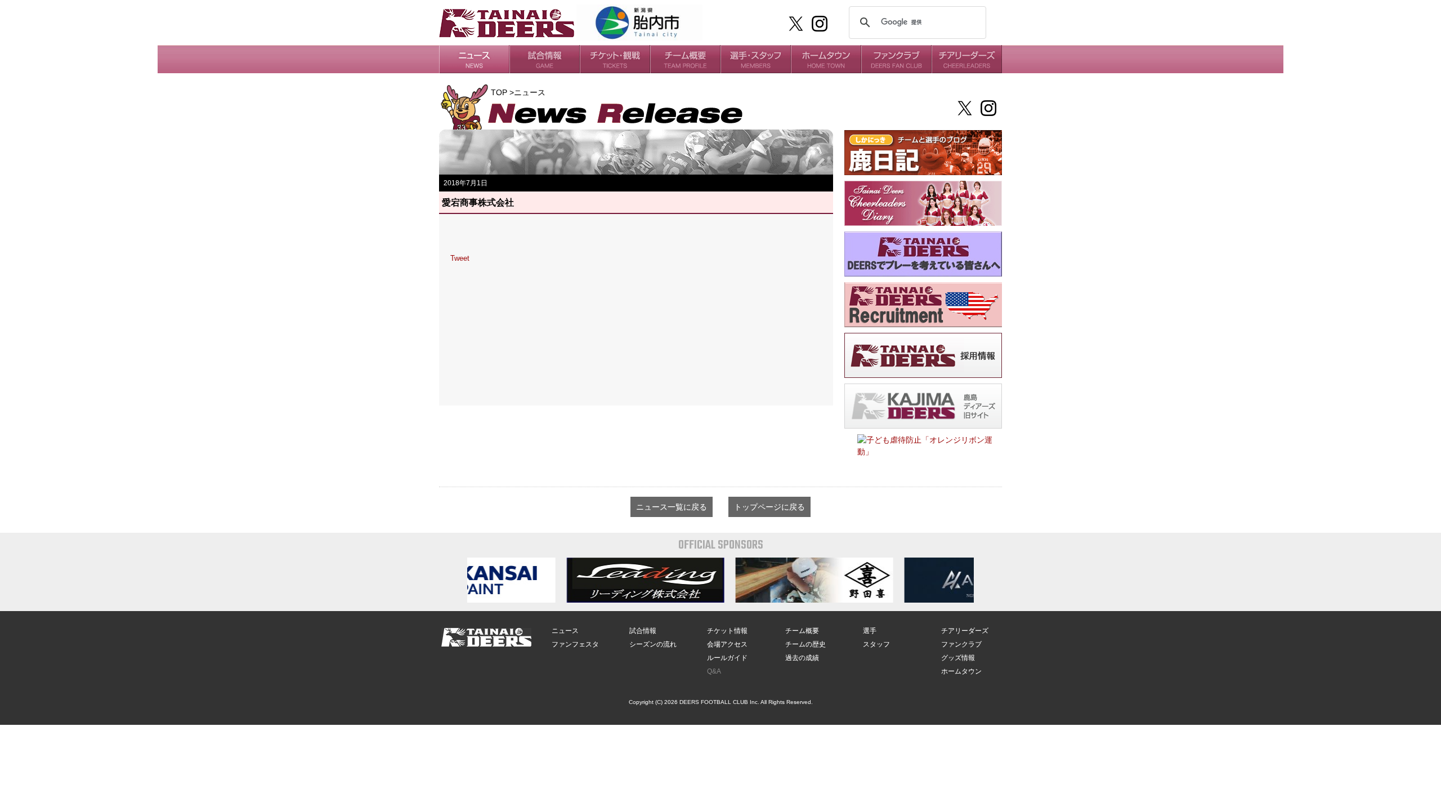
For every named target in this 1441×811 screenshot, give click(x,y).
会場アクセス (727, 644)
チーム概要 (802, 631)
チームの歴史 (805, 644)
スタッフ (876, 644)
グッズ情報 (958, 658)
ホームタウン (961, 671)
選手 (869, 631)
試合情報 (642, 631)
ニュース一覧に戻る (671, 506)
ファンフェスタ (575, 644)
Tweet (459, 258)
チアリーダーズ (964, 631)
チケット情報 (727, 631)
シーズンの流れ (653, 644)
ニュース (565, 631)
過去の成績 (802, 658)
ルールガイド (727, 658)
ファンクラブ (961, 644)
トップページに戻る (769, 506)
